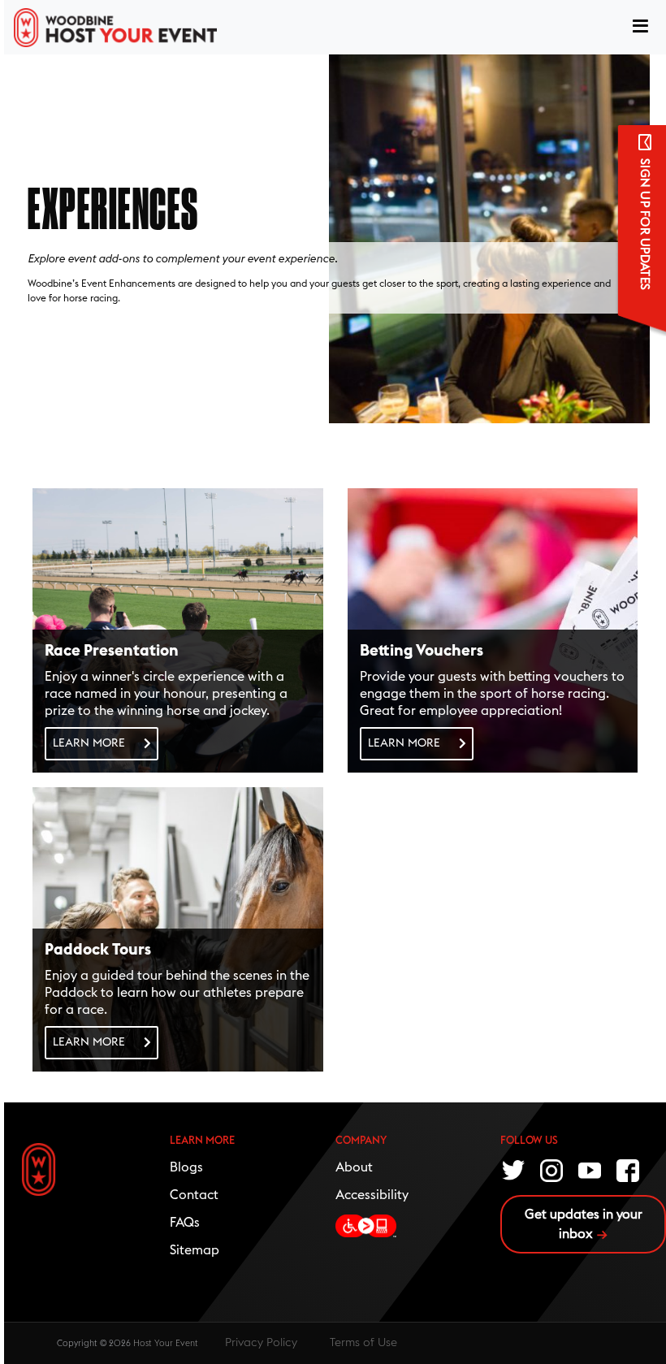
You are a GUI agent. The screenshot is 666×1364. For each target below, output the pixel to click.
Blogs (186, 1167)
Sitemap (194, 1250)
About (354, 1167)
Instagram (552, 1169)
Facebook (628, 1169)
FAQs (185, 1222)
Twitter (514, 1169)
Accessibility (372, 1195)
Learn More (89, 743)
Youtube (590, 1169)
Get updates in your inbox (583, 1224)
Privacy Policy (261, 1343)
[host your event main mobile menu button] (640, 27)
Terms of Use (363, 1343)
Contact (194, 1195)
